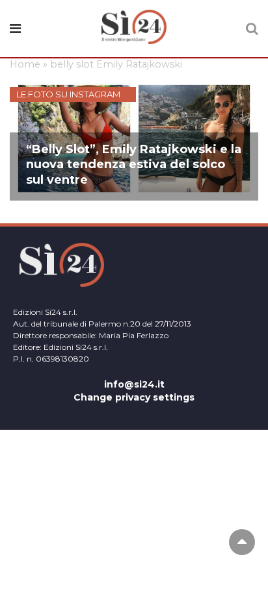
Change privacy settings (134, 397)
